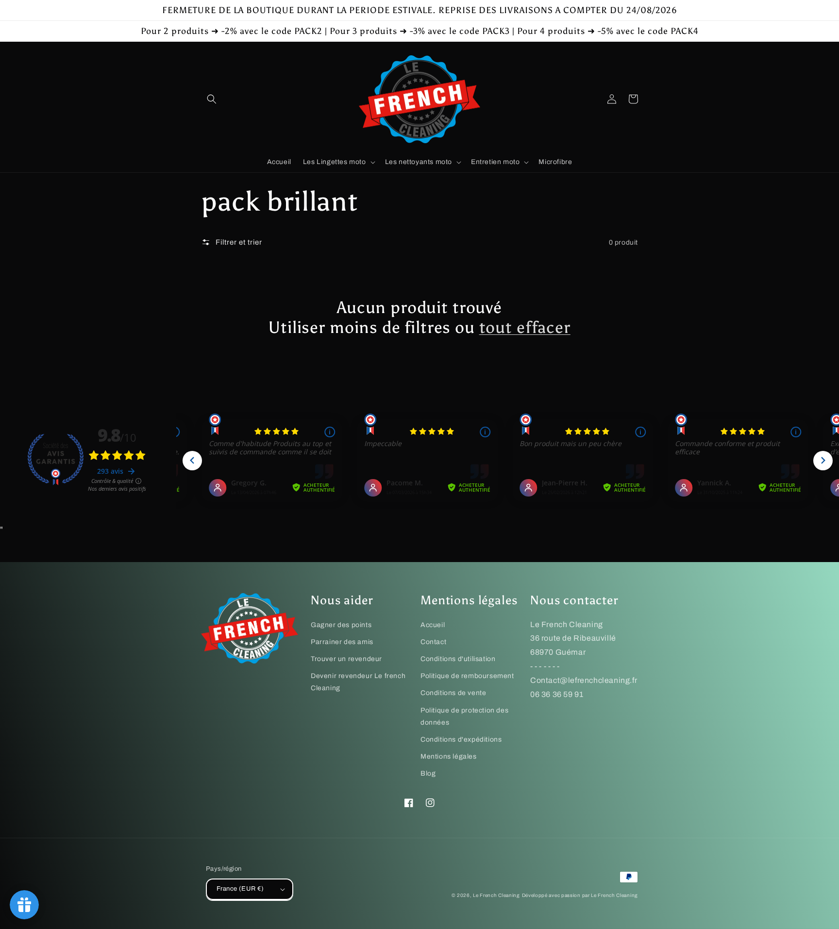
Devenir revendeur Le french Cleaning (358, 682)
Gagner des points (341, 625)
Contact (433, 642)
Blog (428, 773)
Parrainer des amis (342, 642)
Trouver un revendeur (346, 659)
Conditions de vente (453, 693)
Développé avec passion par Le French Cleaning (580, 895)
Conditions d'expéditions (461, 739)
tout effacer (525, 327)
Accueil (432, 625)
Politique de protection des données (464, 716)
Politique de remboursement (467, 676)
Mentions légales (448, 756)
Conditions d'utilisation (457, 659)
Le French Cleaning (496, 895)
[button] (211, 99)
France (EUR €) (240, 888)
